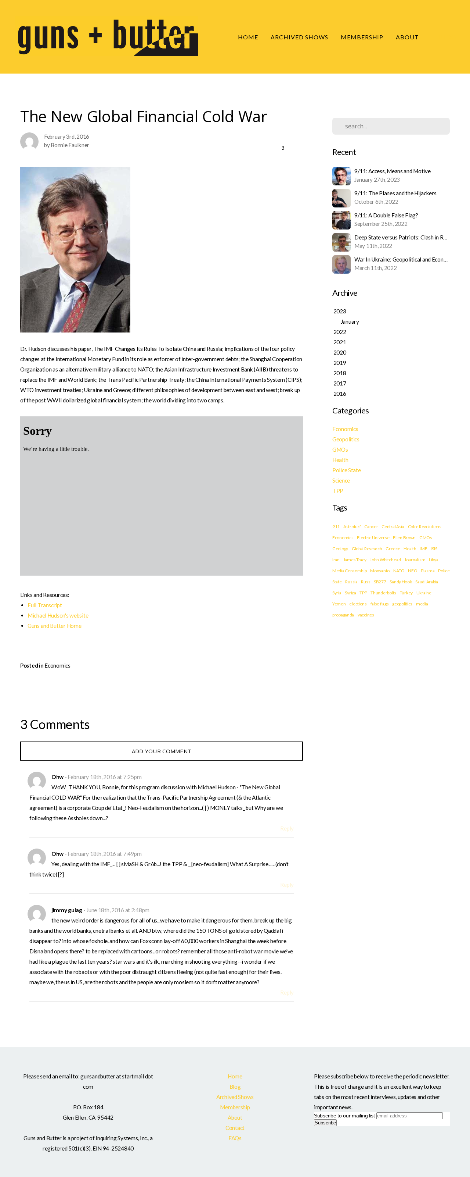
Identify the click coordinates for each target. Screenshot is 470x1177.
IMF (423, 548)
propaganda (343, 615)
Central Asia (393, 526)
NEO (412, 570)
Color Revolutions (424, 526)
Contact (235, 1127)
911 (336, 526)
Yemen (339, 604)
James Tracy (354, 559)
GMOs (340, 449)
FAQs (235, 1138)
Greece (393, 548)
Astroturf (352, 526)
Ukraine (423, 592)
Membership (362, 36)
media (422, 604)
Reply (287, 828)
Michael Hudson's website (58, 615)
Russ (365, 581)
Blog (447, 36)
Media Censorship (349, 570)
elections (357, 604)
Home (248, 36)
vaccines (366, 615)
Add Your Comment (162, 751)
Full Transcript (45, 605)
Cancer (371, 526)
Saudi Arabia (426, 581)
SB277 (380, 581)
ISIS (434, 548)
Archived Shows (299, 36)
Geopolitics (345, 439)
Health (340, 459)
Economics (57, 665)
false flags (379, 604)
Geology (340, 548)
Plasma (427, 570)
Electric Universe (373, 537)
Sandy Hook (401, 581)
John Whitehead (385, 559)
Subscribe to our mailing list (344, 1116)
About (408, 36)
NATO (399, 570)
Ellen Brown (404, 537)
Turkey (406, 592)
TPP (337, 490)
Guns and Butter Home (54, 625)
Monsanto (380, 570)
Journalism (414, 559)
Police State (346, 470)
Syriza (350, 592)
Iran (336, 559)
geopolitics (402, 604)
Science (341, 480)
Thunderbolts (383, 592)
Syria (336, 592)
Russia (351, 581)
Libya (433, 559)
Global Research (367, 548)
